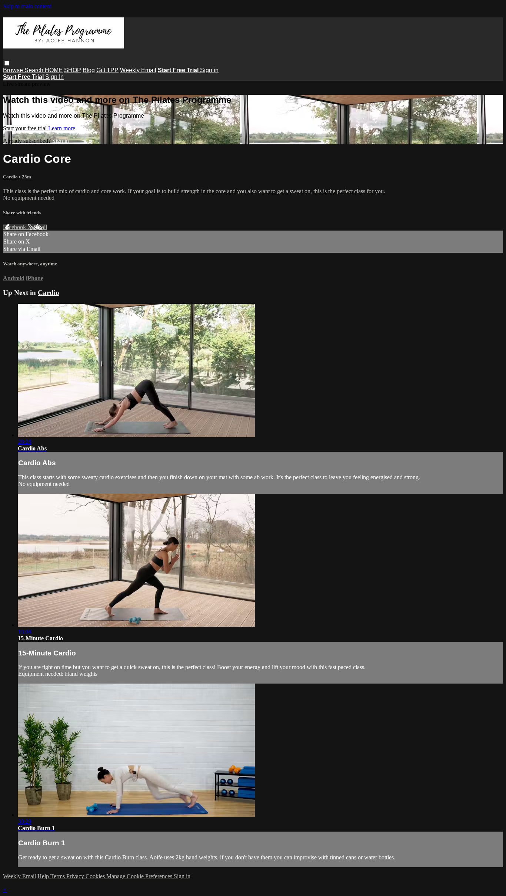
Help (43, 876)
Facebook (15, 227)
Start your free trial (25, 128)
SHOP (72, 70)
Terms (58, 876)
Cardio (11, 176)
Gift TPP (107, 70)
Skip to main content (27, 6)
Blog (89, 70)
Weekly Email (138, 70)
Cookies (96, 876)
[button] (6, 63)
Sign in (209, 70)
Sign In (54, 77)
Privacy (76, 876)
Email (40, 227)
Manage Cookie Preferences (140, 876)
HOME (54, 70)
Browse (13, 70)
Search (34, 70)
